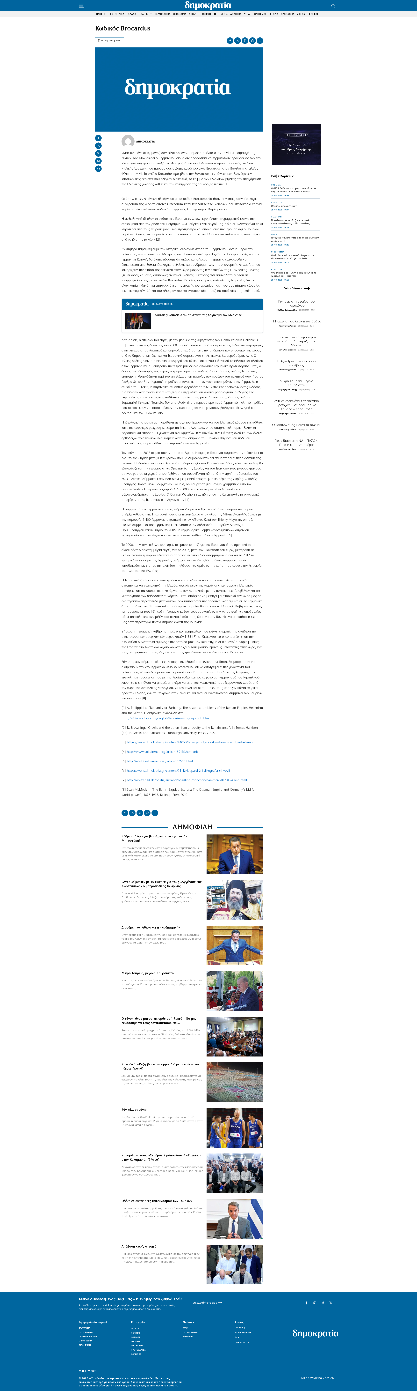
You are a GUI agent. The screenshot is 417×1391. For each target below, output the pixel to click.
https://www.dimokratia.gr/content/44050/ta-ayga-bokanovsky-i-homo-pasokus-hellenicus (191, 742)
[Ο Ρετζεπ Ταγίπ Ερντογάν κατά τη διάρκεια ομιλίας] (235, 991)
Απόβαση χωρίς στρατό (139, 1246)
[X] (237, 40)
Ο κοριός (240, 1328)
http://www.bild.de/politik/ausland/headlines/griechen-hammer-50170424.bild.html (187, 780)
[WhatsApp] (252, 40)
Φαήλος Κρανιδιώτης (287, 389)
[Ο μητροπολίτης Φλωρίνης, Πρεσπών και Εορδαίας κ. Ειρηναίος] (235, 900)
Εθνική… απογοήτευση (284, 206)
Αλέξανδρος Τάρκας (287, 413)
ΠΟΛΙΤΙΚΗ (276, 217)
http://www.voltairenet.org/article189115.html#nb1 (163, 752)
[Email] (260, 40)
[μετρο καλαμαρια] (235, 1173)
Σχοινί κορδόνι (243, 1332)
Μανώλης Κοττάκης (287, 350)
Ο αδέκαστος (242, 1342)
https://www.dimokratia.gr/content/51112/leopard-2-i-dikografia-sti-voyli (178, 771)
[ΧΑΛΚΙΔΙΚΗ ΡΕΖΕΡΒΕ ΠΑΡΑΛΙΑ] (235, 1082)
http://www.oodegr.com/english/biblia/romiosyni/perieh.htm (165, 718)
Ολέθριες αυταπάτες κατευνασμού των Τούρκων (157, 1201)
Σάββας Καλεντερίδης (287, 310)
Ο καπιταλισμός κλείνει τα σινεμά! (296, 425)
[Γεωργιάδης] (235, 945)
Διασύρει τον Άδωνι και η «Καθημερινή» (151, 927)
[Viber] (245, 40)
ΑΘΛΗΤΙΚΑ (276, 203)
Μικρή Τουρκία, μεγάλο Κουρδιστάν (148, 973)
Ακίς (237, 1337)
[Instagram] (314, 1303)
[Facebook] (230, 40)
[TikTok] (323, 1303)
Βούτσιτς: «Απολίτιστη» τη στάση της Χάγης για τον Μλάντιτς (197, 315)
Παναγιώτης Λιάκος (287, 326)
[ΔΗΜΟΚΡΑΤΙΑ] (128, 141)
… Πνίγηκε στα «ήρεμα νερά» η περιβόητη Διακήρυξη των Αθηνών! (296, 341)
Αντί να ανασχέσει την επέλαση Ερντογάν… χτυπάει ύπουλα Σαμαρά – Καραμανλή (296, 405)
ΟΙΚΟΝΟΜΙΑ (277, 252)
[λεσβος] (235, 1036)
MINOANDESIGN (323, 1378)
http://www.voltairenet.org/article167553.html (160, 761)
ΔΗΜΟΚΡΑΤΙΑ (145, 141)
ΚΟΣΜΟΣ (276, 185)
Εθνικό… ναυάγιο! (135, 1110)
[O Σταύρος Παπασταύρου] (235, 854)
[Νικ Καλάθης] (235, 1128)
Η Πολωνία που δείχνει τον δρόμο (296, 321)
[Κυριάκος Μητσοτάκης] (235, 1219)
